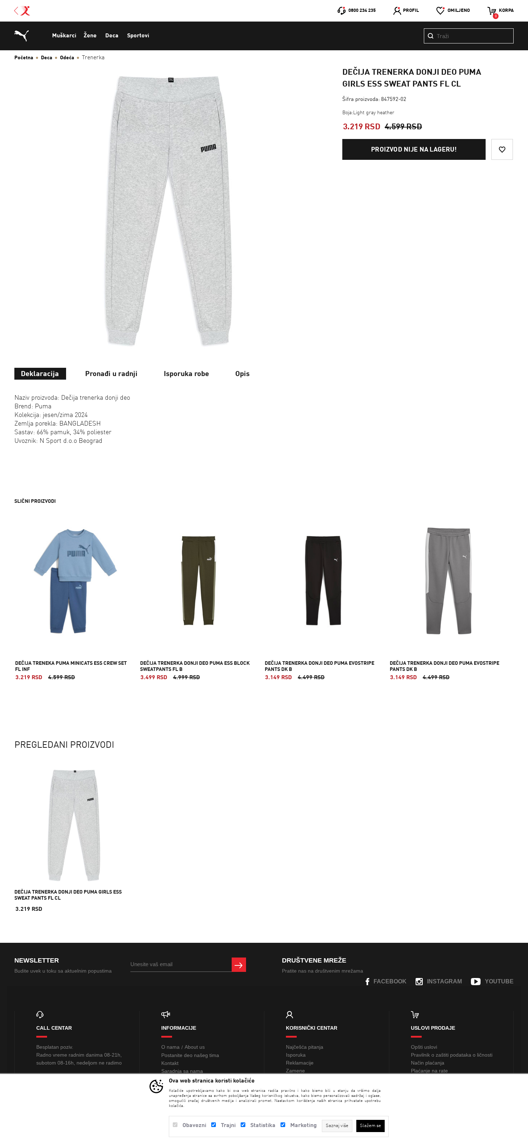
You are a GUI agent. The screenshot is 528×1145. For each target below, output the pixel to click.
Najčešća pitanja (304, 1047)
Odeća (67, 57)
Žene (90, 36)
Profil (411, 10)
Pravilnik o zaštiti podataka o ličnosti (451, 1055)
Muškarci (64, 36)
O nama (170, 1047)
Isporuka (296, 1055)
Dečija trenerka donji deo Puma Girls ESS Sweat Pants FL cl (68, 895)
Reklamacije (300, 1063)
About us (195, 1047)
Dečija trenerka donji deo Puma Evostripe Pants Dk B (319, 666)
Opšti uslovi (424, 1047)
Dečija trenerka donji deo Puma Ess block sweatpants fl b (195, 666)
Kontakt (170, 1063)
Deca (112, 36)
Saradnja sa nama (182, 1071)
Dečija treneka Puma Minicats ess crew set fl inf (71, 666)
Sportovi (138, 36)
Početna (23, 57)
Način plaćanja (427, 1063)
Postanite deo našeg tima (190, 1055)
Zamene (295, 1071)
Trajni (228, 1125)
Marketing (303, 1125)
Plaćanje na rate (429, 1071)
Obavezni (194, 1125)
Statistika (262, 1125)
